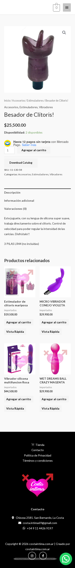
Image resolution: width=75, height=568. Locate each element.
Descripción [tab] (12, 192)
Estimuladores (35, 100)
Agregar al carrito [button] (18, 322)
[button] (64, 32)
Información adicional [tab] (19, 200)
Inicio (7, 100)
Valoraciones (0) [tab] (15, 208)
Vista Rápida (15, 331)
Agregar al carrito (33, 150)
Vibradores (46, 107)
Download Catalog (20, 162)
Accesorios (18, 100)
